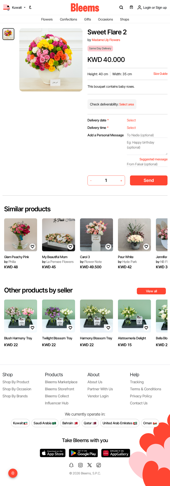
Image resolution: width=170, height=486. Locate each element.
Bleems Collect (57, 396)
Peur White (126, 257)
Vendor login (98, 396)
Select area (126, 104)
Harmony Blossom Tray (96, 338)
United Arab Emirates (118, 423)
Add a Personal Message (105, 135)
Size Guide (160, 74)
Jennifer (161, 257)
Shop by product (15, 382)
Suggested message (154, 159)
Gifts (87, 19)
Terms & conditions (145, 389)
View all (151, 291)
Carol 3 (85, 257)
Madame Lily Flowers (106, 40)
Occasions (105, 19)
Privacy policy (141, 396)
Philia (10, 261)
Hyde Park (127, 261)
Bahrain (68, 423)
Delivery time (98, 128)
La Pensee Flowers (58, 261)
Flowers (47, 19)
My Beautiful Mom (54, 257)
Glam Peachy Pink (16, 257)
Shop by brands (15, 396)
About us (94, 382)
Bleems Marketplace (61, 382)
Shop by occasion (16, 389)
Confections (68, 19)
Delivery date (98, 120)
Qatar (88, 423)
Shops (124, 19)
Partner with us (100, 389)
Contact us (139, 403)
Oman (148, 423)
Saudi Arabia (43, 423)
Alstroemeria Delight (132, 338)
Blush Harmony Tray (18, 338)
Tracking (137, 382)
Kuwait (18, 423)
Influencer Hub (56, 403)
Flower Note (91, 261)
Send (149, 180)
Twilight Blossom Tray (57, 338)
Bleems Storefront (59, 389)
